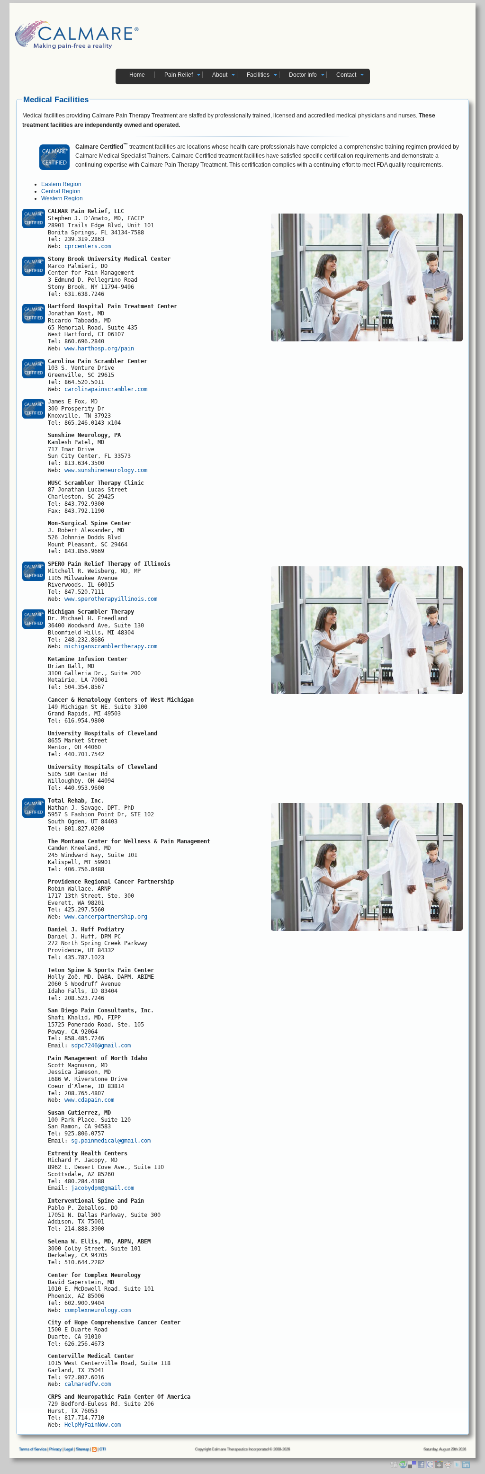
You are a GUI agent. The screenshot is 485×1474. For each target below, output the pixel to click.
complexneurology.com (99, 1310)
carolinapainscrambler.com (107, 389)
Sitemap (82, 1449)
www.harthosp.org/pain (99, 348)
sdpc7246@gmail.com (101, 1045)
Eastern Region (61, 184)
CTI (102, 1449)
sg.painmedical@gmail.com (111, 1140)
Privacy (55, 1449)
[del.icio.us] (412, 1464)
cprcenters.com (87, 246)
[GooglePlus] (439, 1464)
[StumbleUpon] (403, 1464)
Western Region (62, 198)
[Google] (430, 1464)
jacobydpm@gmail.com (102, 1188)
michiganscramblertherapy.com (110, 646)
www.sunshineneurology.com (105, 470)
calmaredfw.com (87, 1384)
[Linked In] (466, 1464)
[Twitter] (457, 1464)
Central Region (61, 191)
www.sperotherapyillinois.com (110, 599)
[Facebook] (421, 1464)
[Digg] (394, 1464)
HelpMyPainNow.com (92, 1424)
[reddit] (448, 1464)
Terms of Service (32, 1449)
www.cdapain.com (89, 1100)
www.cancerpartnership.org (105, 916)
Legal (68, 1449)
